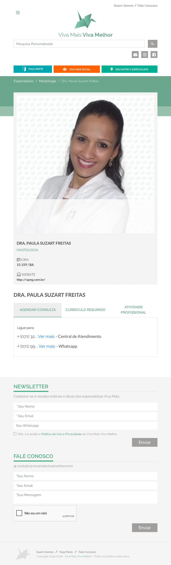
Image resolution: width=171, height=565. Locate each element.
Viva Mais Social (80, 69)
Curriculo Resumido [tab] (85, 310)
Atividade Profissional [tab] (133, 310)
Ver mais (46, 336)
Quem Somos (123, 6)
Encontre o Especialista (131, 69)
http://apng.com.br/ (31, 279)
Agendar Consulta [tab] (38, 310)
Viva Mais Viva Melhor (78, 556)
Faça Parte (35, 69)
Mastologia (47, 81)
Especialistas (24, 81)
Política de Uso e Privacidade (61, 434)
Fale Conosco (147, 6)
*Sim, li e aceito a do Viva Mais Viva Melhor (66, 434)
